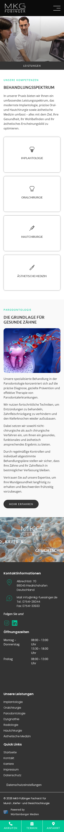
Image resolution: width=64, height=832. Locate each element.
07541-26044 (31, 602)
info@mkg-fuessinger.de (40, 597)
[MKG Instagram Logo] (7, 623)
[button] (32, 65)
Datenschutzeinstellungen (24, 785)
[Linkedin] (15, 623)
